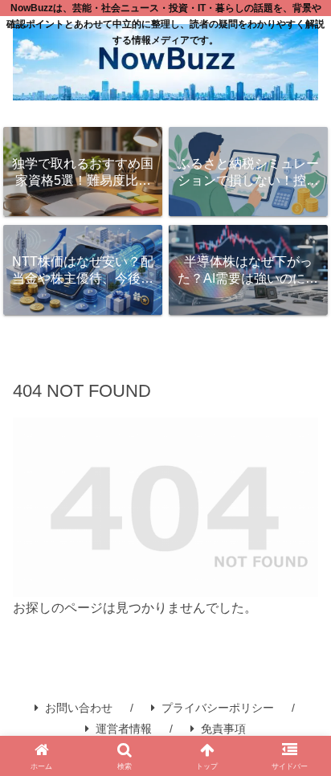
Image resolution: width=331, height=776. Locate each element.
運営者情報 (124, 728)
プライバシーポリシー (217, 707)
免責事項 (223, 728)
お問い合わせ (78, 707)
